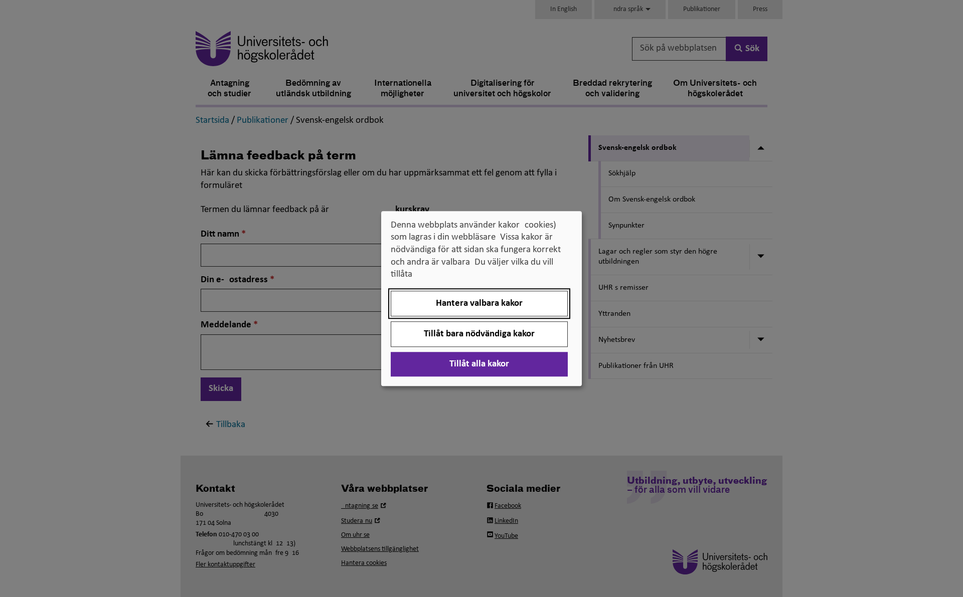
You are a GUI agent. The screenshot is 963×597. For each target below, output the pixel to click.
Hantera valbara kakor (479, 303)
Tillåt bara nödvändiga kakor (479, 334)
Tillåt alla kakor (479, 364)
